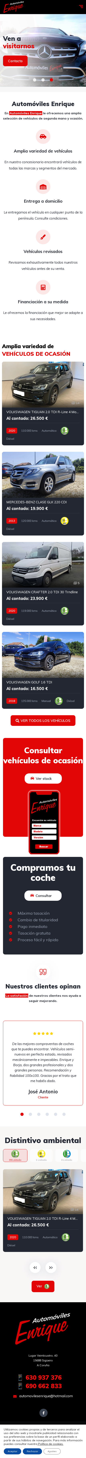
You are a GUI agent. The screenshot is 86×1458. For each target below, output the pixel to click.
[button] (34, 80)
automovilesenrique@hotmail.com (45, 1396)
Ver (40, 1286)
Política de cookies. (50, 1444)
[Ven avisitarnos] (43, 50)
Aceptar (12, 1451)
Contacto (15, 61)
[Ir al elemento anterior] (35, 1267)
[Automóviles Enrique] (14, 7)
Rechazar (32, 1451)
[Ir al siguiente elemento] (50, 1267)
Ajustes (52, 1451)
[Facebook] (43, 1413)
